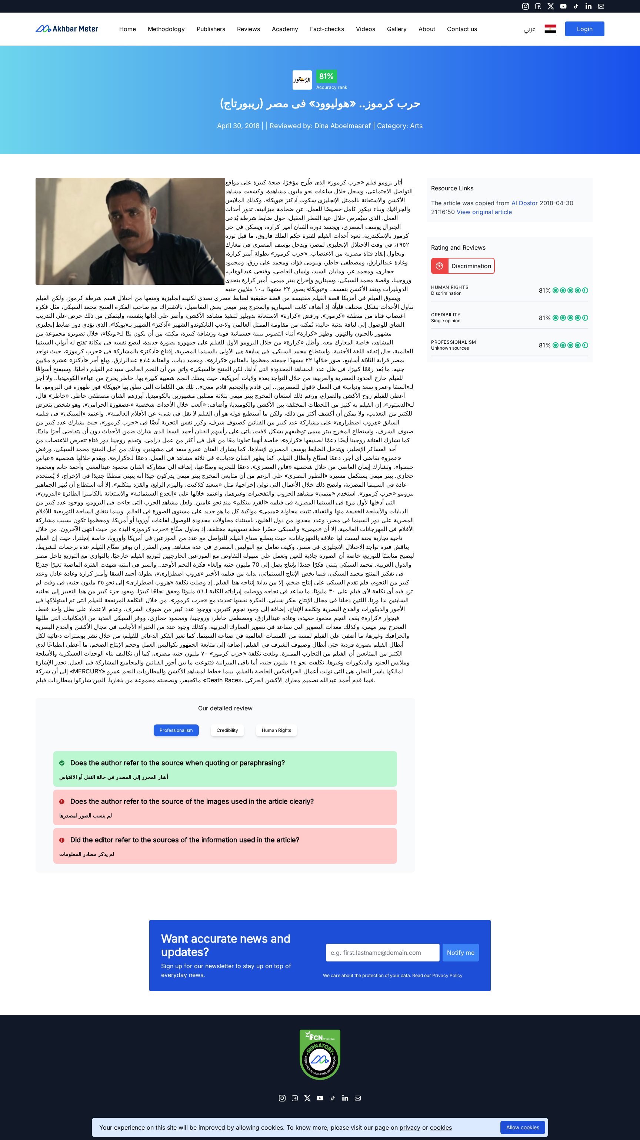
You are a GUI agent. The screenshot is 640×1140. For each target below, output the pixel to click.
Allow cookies (522, 1127)
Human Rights (276, 730)
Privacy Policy (447, 975)
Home (127, 29)
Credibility (227, 730)
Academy (285, 29)
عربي (530, 28)
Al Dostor (524, 203)
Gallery (397, 29)
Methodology (166, 29)
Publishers (211, 29)
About (427, 29)
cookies (441, 1127)
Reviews (248, 29)
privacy (410, 1127)
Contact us (462, 29)
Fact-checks (327, 29)
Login (585, 29)
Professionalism (176, 730)
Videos (365, 29)
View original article (484, 212)
